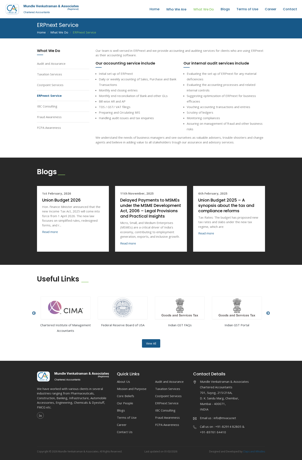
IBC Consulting (47, 106)
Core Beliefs (125, 396)
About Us (123, 381)
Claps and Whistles (254, 451)
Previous (34, 313)
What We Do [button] (203, 9)
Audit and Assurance (51, 63)
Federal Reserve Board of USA (122, 325)
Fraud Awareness (49, 117)
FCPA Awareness (49, 128)
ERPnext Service (49, 95)
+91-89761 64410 (213, 432)
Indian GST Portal (237, 325)
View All (151, 343)
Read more (50, 232)
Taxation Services (49, 74)
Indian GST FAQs (180, 325)
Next (268, 313)
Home (154, 9)
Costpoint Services (50, 85)
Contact (290, 9)
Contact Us (125, 432)
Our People (125, 403)
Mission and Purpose (131, 389)
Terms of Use (247, 9)
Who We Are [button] (176, 9)
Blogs (225, 9)
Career (270, 9)
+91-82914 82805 (228, 426)
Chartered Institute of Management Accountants (65, 328)
